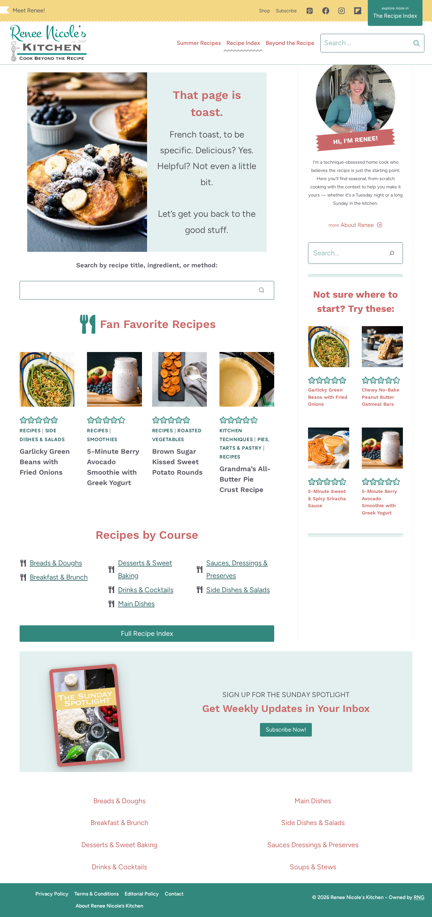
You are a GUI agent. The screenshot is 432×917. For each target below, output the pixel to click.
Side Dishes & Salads (238, 590)
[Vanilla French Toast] (87, 162)
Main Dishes (136, 603)
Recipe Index (243, 42)
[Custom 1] (358, 11)
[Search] (261, 290)
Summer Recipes (199, 42)
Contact (174, 894)
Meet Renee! (29, 10)
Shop (264, 11)
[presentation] (47, 379)
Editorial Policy (142, 894)
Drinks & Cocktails (145, 590)
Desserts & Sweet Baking (119, 845)
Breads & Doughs (56, 563)
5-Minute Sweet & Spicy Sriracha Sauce (327, 498)
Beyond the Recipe (290, 42)
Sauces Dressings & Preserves (312, 845)
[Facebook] (326, 11)
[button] (23, 420)
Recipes (30, 431)
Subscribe (286, 11)
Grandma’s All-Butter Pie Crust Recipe (244, 479)
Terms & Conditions (96, 894)
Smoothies (102, 439)
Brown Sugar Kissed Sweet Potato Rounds (177, 461)
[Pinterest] (310, 11)
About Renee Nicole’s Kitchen (109, 906)
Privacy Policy (51, 894)
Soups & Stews (313, 867)
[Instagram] (342, 11)
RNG (419, 897)
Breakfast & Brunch (59, 577)
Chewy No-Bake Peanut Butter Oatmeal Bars (380, 397)
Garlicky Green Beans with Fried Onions (45, 461)
